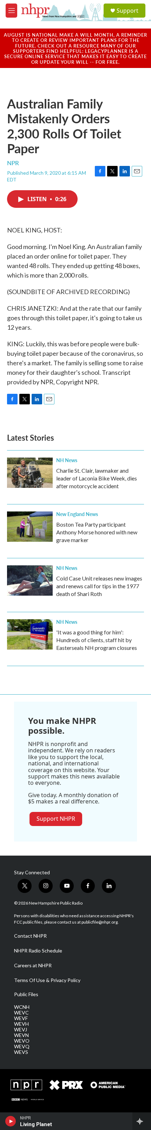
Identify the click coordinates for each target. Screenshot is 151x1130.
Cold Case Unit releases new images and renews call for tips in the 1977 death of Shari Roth (99, 586)
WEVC (21, 1013)
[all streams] (141, 1121)
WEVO (21, 1041)
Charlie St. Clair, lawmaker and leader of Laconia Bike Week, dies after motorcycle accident (96, 478)
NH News (66, 460)
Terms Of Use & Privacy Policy (47, 980)
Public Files (26, 994)
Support (127, 10)
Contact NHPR (30, 936)
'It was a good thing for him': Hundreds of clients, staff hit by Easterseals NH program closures (96, 640)
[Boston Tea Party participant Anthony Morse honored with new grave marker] (30, 526)
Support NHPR (56, 818)
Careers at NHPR (33, 965)
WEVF (21, 1018)
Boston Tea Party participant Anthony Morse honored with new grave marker (96, 532)
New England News (77, 513)
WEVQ (21, 1046)
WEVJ (20, 1029)
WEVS (21, 1052)
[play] (10, 1121)
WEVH (21, 1024)
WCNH (21, 1007)
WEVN (21, 1035)
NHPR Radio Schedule (38, 951)
